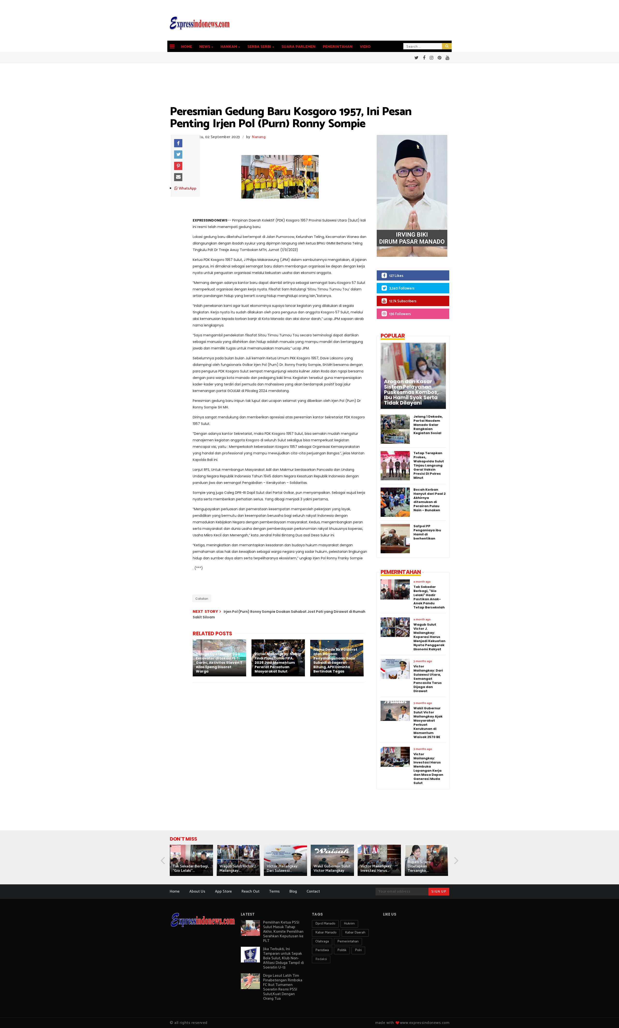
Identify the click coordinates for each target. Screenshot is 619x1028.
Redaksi (321, 959)
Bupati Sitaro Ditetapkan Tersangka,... (419, 866)
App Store (223, 891)
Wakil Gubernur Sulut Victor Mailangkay (332, 868)
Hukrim (349, 923)
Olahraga (322, 941)
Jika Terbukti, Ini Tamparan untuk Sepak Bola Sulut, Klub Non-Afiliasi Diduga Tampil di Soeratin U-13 (283, 958)
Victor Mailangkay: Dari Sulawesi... (282, 868)
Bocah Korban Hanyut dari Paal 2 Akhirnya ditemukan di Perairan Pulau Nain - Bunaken (429, 500)
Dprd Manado (325, 923)
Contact (313, 891)
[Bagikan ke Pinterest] (178, 166)
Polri (358, 950)
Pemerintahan (338, 47)
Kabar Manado (326, 932)
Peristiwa (322, 950)
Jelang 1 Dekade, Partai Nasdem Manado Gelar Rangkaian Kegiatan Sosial (428, 424)
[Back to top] (607, 1016)
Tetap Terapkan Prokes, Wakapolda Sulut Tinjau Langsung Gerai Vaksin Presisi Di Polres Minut (428, 465)
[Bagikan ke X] (178, 154)
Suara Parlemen (298, 47)
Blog (293, 891)
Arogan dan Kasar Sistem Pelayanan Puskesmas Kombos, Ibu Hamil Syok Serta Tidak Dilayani (411, 392)
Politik (341, 950)
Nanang (258, 137)
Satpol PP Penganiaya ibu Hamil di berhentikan (427, 532)
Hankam (229, 47)
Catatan (201, 599)
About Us (197, 891)
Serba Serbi (259, 47)
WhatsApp (187, 188)
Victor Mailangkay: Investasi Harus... (376, 868)
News (204, 47)
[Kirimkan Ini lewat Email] (178, 177)
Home (186, 47)
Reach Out (250, 891)
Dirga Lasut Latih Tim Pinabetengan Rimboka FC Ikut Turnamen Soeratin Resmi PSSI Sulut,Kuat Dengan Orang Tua (282, 987)
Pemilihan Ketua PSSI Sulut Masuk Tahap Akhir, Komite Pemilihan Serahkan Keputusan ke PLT (283, 931)
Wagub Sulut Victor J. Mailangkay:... (238, 868)
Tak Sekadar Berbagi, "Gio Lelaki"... (191, 868)
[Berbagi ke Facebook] (178, 143)
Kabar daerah (355, 932)
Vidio (365, 47)
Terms (274, 891)
